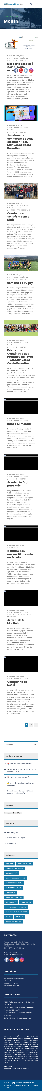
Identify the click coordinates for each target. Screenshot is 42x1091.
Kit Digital (10, 892)
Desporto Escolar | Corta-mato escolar (20, 67)
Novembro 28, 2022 (15, 56)
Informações (12, 832)
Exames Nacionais (13, 888)
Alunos (9, 863)
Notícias (23, 58)
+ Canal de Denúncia (11, 986)
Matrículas (11, 902)
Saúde (10, 130)
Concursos (11, 873)
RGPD (7, 1088)
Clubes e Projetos (17, 60)
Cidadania (11, 843)
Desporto (14, 58)
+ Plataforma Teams (11, 983)
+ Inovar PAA (8, 981)
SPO (8, 917)
